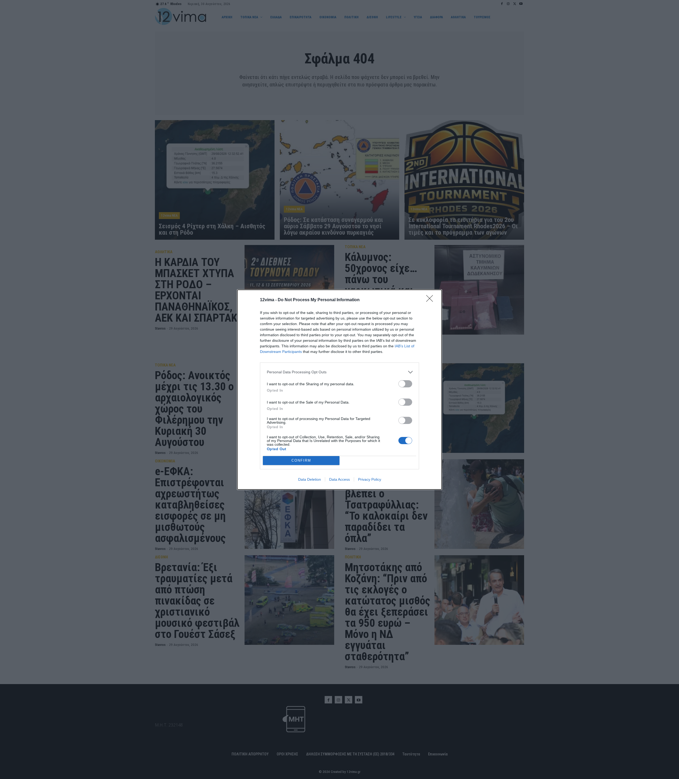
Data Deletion (309, 479)
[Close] (431, 300)
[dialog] (339, 389)
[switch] (405, 383)
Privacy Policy (369, 479)
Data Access (339, 479)
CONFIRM (301, 460)
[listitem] (339, 372)
